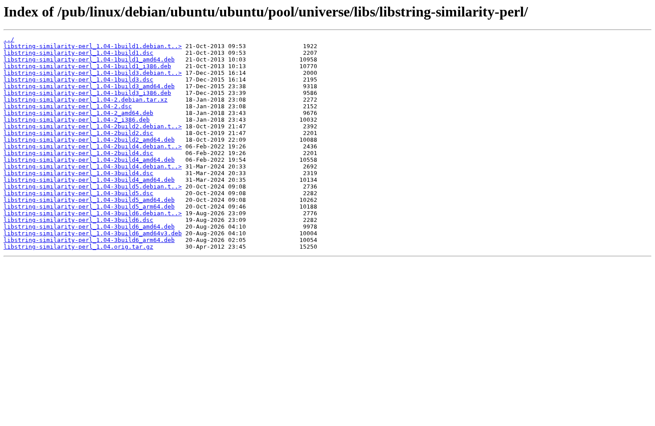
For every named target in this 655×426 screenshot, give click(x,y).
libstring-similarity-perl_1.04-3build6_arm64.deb (89, 240)
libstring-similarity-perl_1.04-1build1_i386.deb (87, 66)
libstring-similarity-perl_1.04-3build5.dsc (78, 193)
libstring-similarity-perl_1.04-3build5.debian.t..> (93, 186)
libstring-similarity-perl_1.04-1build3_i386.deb (87, 93)
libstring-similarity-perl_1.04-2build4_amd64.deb (89, 159)
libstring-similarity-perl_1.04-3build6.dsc (78, 220)
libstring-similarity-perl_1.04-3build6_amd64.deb (89, 226)
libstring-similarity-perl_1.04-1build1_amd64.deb (89, 59)
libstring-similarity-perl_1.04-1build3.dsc (78, 79)
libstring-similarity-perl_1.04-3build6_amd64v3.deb (93, 233)
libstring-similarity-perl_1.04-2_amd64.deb (78, 113)
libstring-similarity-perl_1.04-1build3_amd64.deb (89, 86)
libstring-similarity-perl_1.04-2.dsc (68, 106)
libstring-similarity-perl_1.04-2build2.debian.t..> (93, 126)
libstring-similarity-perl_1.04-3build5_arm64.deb (89, 206)
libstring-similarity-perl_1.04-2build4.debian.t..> (93, 146)
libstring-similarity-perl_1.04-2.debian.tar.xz (86, 99)
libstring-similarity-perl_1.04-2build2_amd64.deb (89, 139)
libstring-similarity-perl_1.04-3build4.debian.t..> (93, 166)
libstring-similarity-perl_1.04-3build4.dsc (78, 173)
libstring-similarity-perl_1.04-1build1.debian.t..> (93, 46)
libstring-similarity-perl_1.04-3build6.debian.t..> (93, 213)
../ (9, 39)
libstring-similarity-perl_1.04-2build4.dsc (78, 153)
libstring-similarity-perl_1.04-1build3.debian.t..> (93, 73)
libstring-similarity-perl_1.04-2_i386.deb (77, 119)
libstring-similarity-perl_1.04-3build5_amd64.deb (89, 200)
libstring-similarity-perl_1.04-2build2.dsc (78, 133)
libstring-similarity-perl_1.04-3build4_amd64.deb (89, 179)
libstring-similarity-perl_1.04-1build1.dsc (78, 52)
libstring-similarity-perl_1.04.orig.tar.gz (78, 246)
